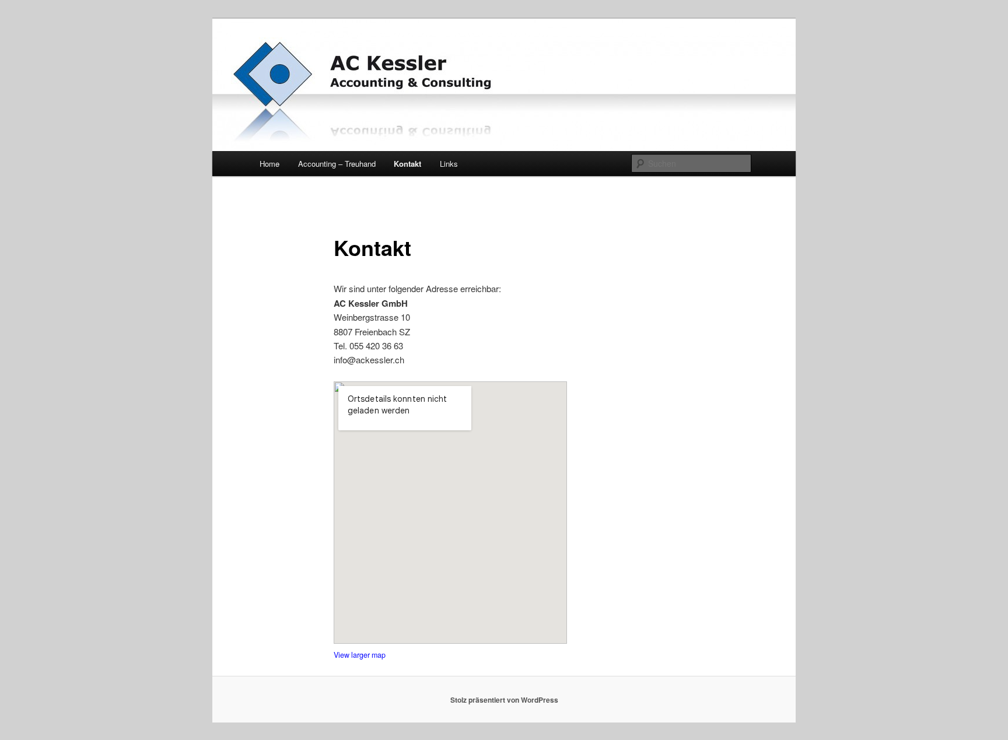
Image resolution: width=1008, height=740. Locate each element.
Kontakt (407, 163)
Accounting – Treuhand (337, 163)
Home (269, 163)
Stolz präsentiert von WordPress (504, 700)
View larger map (360, 655)
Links (449, 163)
